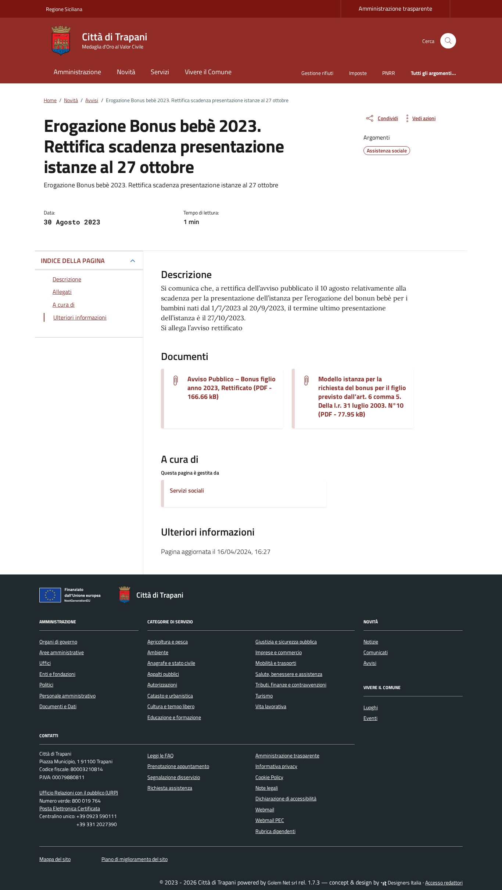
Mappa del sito (55, 859)
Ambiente (157, 652)
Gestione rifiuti (317, 73)
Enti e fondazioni (57, 674)
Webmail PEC (269, 820)
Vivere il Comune (208, 72)
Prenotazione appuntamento (178, 766)
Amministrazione (77, 72)
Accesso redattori (444, 883)
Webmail (264, 810)
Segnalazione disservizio (173, 777)
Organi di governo (58, 642)
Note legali (266, 788)
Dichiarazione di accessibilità (285, 798)
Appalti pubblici (163, 674)
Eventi (370, 718)
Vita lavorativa (270, 706)
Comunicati (375, 652)
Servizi (160, 72)
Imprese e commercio (278, 652)
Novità (126, 72)
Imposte (358, 73)
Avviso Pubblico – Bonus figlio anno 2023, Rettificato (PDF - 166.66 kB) (231, 388)
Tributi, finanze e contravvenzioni (290, 685)
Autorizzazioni (162, 685)
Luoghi (370, 707)
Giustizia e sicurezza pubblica (286, 642)
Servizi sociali (187, 490)
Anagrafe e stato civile (171, 663)
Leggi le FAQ (160, 756)
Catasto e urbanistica (170, 696)
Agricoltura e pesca (167, 642)
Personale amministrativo (67, 696)
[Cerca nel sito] (448, 41)
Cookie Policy (269, 777)
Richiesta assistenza (169, 788)
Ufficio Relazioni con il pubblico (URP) (78, 793)
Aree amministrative (61, 652)
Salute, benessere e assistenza (288, 674)
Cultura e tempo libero (170, 706)
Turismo (264, 696)
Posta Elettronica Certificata (69, 808)
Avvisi (369, 663)
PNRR (388, 73)
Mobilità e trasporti (275, 663)
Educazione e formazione (174, 717)
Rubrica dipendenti (275, 831)
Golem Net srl (282, 883)
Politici (46, 685)
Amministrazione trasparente (395, 8)
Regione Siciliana (64, 9)
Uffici (45, 663)
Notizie (370, 642)
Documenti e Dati (57, 706)
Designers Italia (404, 883)
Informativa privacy (276, 766)
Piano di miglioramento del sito (134, 859)
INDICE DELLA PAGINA (73, 261)
